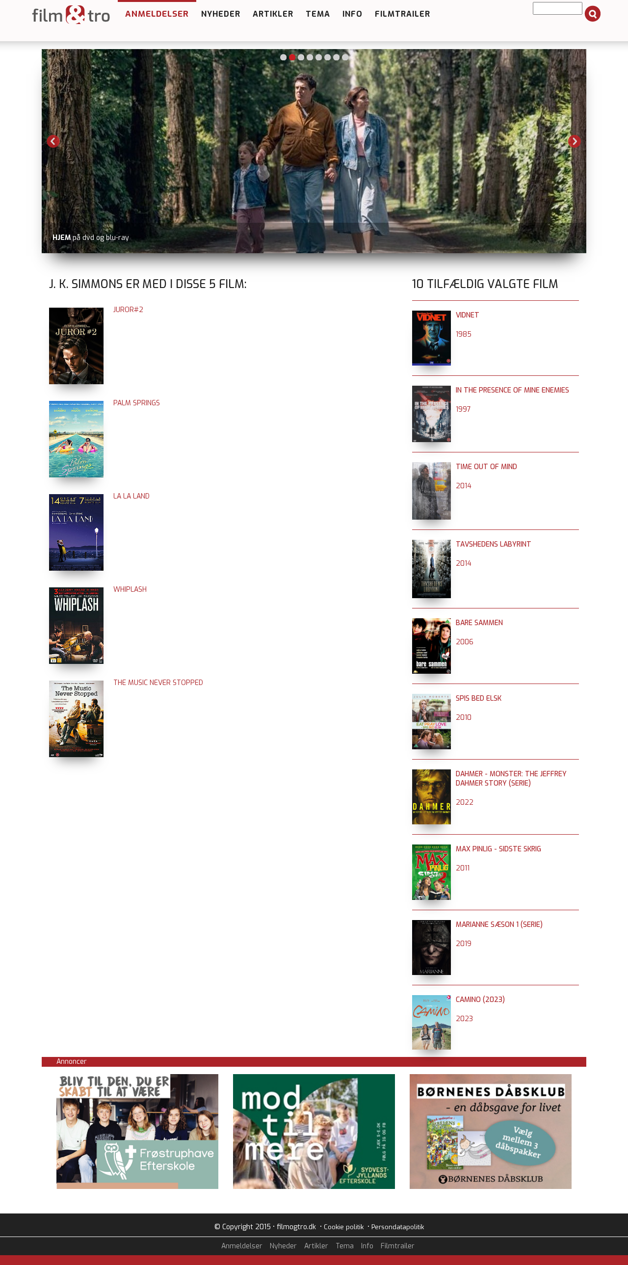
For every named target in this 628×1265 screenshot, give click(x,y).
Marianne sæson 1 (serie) (499, 924)
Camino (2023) (480, 999)
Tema (318, 14)
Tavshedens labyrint (493, 544)
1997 (463, 409)
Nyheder (220, 14)
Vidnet (467, 315)
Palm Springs (136, 403)
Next (574, 141)
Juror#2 (128, 310)
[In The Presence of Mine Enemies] (431, 390)
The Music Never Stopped (158, 682)
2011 (463, 868)
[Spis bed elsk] (431, 698)
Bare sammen (479, 623)
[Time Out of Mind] (431, 467)
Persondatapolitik (397, 1227)
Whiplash (130, 589)
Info (352, 14)
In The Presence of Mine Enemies (512, 390)
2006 (464, 642)
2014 (463, 486)
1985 (463, 334)
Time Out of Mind (486, 467)
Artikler (273, 14)
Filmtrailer (402, 14)
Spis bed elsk (478, 698)
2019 (463, 944)
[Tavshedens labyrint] (431, 544)
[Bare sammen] (431, 623)
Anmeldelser (157, 14)
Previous (53, 141)
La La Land (131, 496)
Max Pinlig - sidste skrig (498, 849)
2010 (463, 717)
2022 (464, 802)
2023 (464, 1019)
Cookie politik (344, 1227)
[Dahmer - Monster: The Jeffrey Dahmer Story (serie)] (431, 774)
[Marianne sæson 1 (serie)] (431, 924)
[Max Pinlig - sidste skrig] (431, 849)
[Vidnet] (431, 315)
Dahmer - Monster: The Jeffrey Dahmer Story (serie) (511, 778)
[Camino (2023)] (431, 999)
